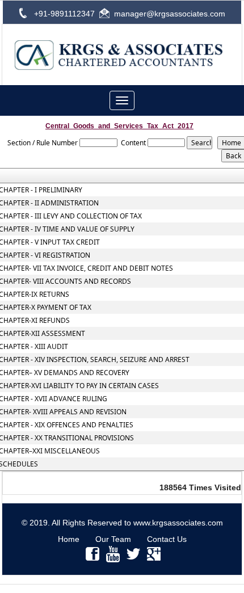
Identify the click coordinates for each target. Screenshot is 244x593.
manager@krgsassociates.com (169, 13)
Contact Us (167, 539)
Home (68, 539)
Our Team (113, 539)
